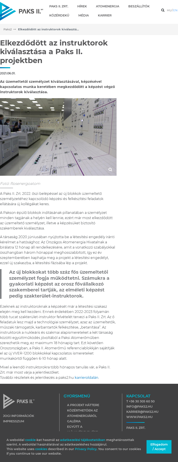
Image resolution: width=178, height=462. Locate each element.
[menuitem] (60, 6)
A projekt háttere (83, 405)
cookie (30, 440)
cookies (41, 449)
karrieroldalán (86, 378)
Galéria (74, 421)
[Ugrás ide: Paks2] (21, 11)
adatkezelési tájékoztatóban (82, 440)
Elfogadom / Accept (159, 446)
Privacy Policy (86, 449)
